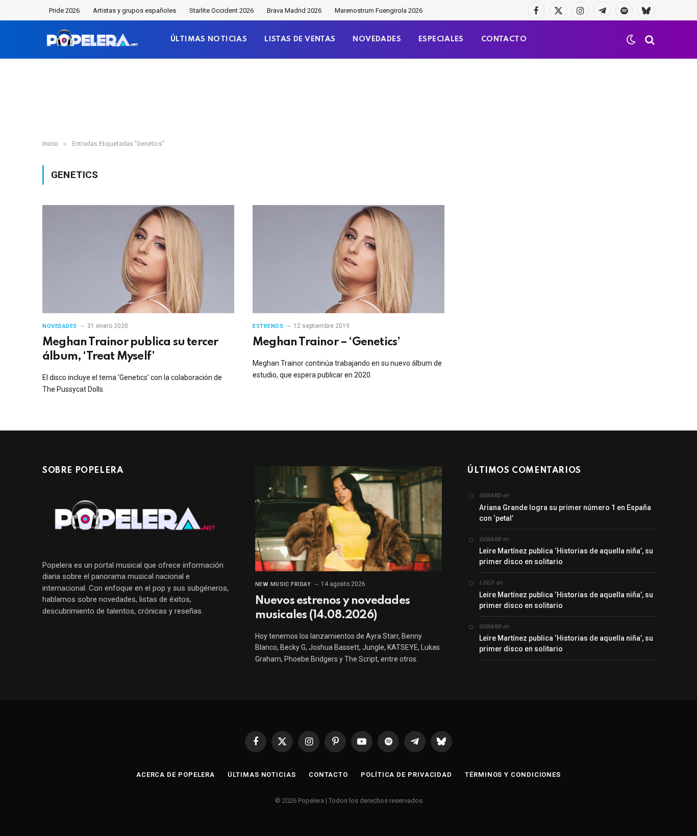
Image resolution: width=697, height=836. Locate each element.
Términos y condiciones (513, 774)
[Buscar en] (649, 39)
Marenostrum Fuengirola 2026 (378, 10)
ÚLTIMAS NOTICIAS (208, 39)
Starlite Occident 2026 (221, 10)
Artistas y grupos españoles (134, 10)
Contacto (328, 774)
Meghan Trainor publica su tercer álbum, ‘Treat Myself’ (130, 349)
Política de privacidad (406, 774)
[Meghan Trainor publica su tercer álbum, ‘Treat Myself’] (138, 259)
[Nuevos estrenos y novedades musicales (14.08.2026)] (348, 518)
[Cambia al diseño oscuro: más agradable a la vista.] (631, 40)
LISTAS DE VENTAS (299, 39)
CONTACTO (504, 39)
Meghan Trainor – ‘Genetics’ (326, 342)
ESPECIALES (441, 39)
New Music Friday (283, 584)
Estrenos (268, 326)
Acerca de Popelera (175, 774)
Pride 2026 (64, 10)
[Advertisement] (348, 99)
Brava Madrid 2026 (294, 10)
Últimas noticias (262, 774)
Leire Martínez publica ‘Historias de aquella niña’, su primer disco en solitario (566, 556)
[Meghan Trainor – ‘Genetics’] (348, 259)
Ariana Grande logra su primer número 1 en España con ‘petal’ (565, 512)
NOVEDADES (377, 39)
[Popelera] (93, 39)
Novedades (59, 326)
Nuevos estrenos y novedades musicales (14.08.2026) (332, 608)
